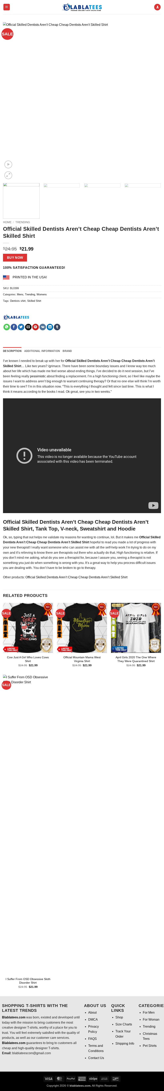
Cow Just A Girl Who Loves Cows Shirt (28, 659)
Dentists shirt (18, 300)
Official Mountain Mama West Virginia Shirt (82, 659)
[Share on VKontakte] (42, 327)
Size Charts (123, 1024)
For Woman (151, 1019)
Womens (42, 294)
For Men (149, 1012)
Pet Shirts (150, 1045)
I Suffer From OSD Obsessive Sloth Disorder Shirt (28, 980)
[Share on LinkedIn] (50, 327)
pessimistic (38, 376)
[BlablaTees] (16, 317)
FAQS (92, 1038)
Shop (119, 1017)
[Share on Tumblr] (57, 327)
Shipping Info (124, 1043)
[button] (6, 7)
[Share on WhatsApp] (6, 327)
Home (7, 222)
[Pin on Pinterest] (35, 327)
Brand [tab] (67, 351)
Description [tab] (12, 351)
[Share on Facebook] (14, 327)
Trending (22, 222)
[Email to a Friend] (28, 327)
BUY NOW (15, 257)
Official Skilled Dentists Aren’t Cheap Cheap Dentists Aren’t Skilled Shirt (76, 577)
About (92, 1012)
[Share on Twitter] (21, 327)
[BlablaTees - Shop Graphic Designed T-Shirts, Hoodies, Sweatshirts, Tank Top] (82, 7)
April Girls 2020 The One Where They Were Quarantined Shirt (136, 659)
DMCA (93, 1019)
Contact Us (96, 1058)
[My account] (157, 7)
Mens (20, 294)
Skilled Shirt (34, 300)
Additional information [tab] (42, 351)
